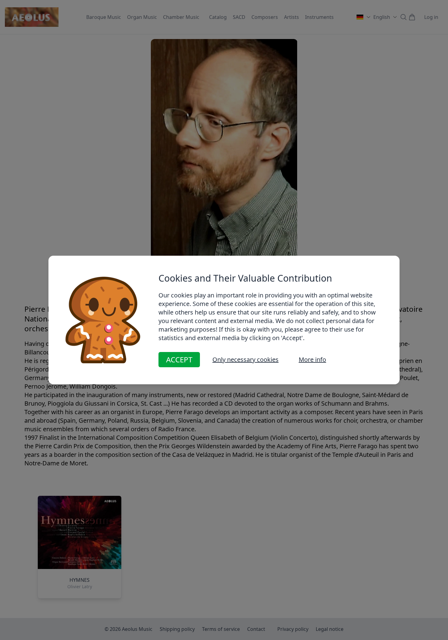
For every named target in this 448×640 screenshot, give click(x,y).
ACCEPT (179, 359)
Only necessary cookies (245, 359)
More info (312, 359)
